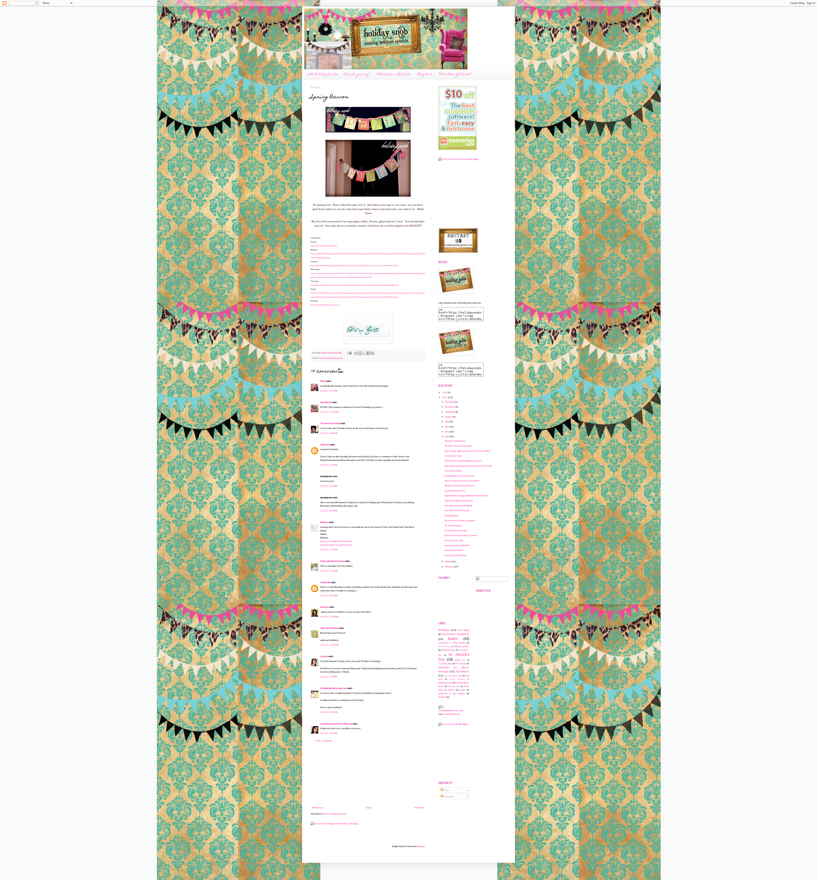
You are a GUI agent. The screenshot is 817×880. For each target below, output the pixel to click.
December (450, 401)
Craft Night (463, 630)
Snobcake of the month (456, 530)
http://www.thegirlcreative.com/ (376, 293)
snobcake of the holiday (451, 693)
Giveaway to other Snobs (451, 642)
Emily (323, 380)
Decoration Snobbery (327, 357)
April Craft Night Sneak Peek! (459, 500)
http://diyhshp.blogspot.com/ (381, 253)
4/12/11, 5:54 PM (328, 485)
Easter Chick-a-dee (454, 540)
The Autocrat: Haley (330, 423)
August (449, 416)
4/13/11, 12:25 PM (329, 644)
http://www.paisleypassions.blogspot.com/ (352, 273)
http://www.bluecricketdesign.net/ (409, 273)
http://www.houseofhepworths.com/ (355, 285)
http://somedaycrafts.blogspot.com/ (382, 273)
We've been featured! (455, 74)
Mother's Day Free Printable (458, 445)
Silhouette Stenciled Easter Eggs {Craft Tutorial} (468, 465)
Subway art (459, 659)
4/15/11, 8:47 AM (328, 712)
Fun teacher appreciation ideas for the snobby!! (467, 450)
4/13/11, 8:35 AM (328, 595)
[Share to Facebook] (368, 353)
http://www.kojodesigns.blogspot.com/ (349, 293)
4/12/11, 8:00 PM (328, 510)
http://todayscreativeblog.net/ (322, 265)
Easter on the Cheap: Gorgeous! (460, 520)
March (448, 561)
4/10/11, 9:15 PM (328, 390)
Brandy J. (324, 606)
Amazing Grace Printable (457, 545)
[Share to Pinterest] (372, 353)
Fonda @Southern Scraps (332, 560)
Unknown (325, 444)
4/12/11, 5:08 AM (328, 432)
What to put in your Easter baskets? (462, 480)
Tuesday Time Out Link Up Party (336, 544)
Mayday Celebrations (455, 440)
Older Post (419, 807)
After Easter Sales (453, 455)
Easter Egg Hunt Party (456, 555)
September (450, 411)
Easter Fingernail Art (455, 490)
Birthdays (444, 630)
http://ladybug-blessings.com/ (345, 265)
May (447, 431)
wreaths (442, 696)
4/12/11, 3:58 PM (328, 464)
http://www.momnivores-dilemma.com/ (326, 285)
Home (368, 807)
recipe (462, 689)
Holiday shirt (448, 649)
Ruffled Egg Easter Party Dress (460, 475)
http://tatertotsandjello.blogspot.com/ (354, 297)
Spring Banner (451, 515)
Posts (446, 790)
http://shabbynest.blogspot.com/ (327, 297)
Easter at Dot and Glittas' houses (461, 535)
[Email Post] (349, 352)
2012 (445, 392)
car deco (458, 675)
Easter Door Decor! (454, 550)
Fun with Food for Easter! (457, 510)
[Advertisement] (368, 774)
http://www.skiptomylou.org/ (404, 253)
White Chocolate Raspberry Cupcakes (463, 460)
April (447, 436)
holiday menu (445, 682)
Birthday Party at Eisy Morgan (459, 485)
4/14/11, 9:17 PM (328, 676)
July (447, 421)
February (449, 566)
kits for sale (454, 686)
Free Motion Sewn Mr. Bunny (459, 505)
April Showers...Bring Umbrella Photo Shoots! (466, 495)
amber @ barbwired (329, 627)
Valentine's (462, 671)
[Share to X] (364, 353)
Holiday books (444, 646)
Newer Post (317, 807)
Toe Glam (461, 663)
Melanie (324, 522)
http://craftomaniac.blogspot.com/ (323, 253)
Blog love (424, 74)
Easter (340, 357)
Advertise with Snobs (394, 74)
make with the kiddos (453, 687)
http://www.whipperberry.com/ (322, 293)
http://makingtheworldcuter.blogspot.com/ (353, 253)
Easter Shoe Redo (453, 470)
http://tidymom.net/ (396, 293)
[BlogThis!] (360, 353)
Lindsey (324, 656)
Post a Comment (324, 740)
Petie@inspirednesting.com (333, 688)
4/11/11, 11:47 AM (329, 411)
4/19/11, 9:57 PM (328, 733)
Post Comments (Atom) (334, 813)
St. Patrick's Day (453, 656)
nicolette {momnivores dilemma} (336, 723)
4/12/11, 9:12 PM (328, 549)
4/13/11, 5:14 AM (328, 570)
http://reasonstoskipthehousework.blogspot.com (353, 277)
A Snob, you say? (357, 74)
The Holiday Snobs (322, 74)
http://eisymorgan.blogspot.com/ (323, 273)
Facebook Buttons (451, 713)
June (447, 426)
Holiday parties (461, 646)
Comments (448, 796)
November (450, 406)
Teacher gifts (445, 663)
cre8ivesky (325, 582)
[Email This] (356, 353)
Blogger (421, 846)
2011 (445, 397)
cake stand (448, 675)
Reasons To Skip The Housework (336, 541)
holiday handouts (457, 679)
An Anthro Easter (453, 525)
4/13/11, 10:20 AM (329, 616)
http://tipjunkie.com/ (365, 265)
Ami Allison (326, 402)
